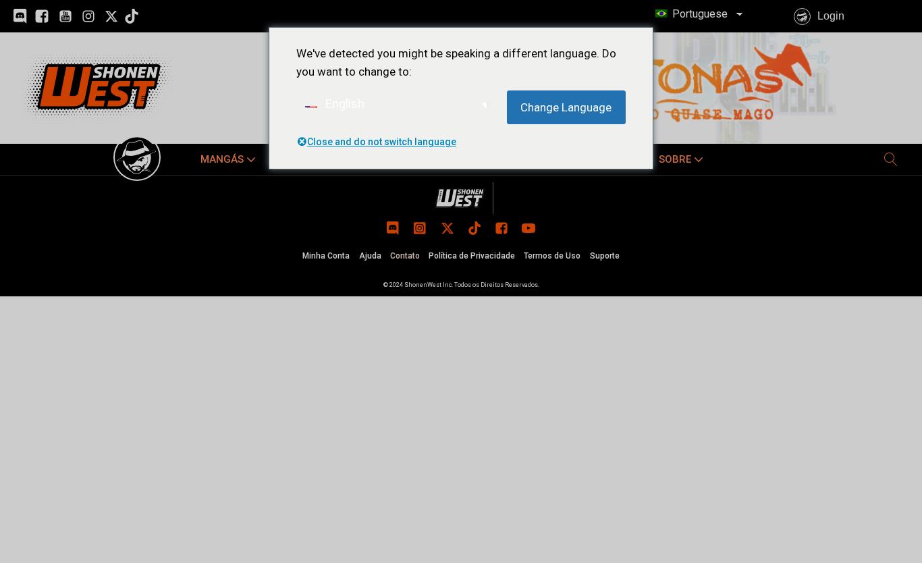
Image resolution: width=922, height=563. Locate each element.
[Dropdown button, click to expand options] (891, 159)
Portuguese (699, 13)
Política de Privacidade (472, 256)
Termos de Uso (552, 256)
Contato (405, 256)
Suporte (605, 256)
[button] (229, 159)
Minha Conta (326, 256)
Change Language (566, 107)
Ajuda (370, 256)
